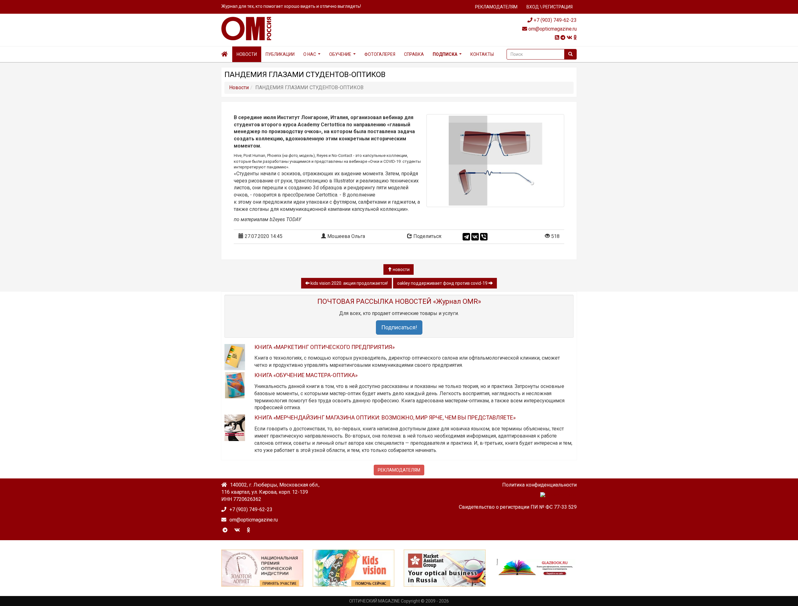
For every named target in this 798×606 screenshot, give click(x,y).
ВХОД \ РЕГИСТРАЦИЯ (549, 6)
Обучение (340, 54)
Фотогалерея (379, 54)
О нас (309, 54)
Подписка (445, 54)
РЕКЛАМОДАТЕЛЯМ (496, 6)
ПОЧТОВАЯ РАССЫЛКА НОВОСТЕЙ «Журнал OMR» (399, 301)
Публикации (280, 54)
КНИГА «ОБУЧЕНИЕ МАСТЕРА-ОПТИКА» (306, 375)
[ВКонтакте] (475, 236)
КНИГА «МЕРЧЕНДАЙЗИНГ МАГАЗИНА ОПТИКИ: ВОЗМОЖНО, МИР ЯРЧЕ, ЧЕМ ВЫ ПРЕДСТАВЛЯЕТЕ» (385, 417)
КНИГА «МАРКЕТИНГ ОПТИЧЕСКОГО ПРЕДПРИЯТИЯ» (324, 347)
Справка (414, 54)
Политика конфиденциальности (539, 485)
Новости (247, 54)
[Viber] (484, 236)
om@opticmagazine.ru (552, 29)
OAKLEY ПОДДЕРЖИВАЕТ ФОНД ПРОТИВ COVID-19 (442, 283)
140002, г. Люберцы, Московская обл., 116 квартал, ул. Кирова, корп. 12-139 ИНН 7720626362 (270, 492)
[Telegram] (466, 236)
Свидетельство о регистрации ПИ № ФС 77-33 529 (518, 507)
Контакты (482, 54)
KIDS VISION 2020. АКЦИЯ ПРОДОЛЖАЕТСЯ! (349, 283)
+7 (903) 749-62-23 (554, 20)
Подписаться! (399, 327)
